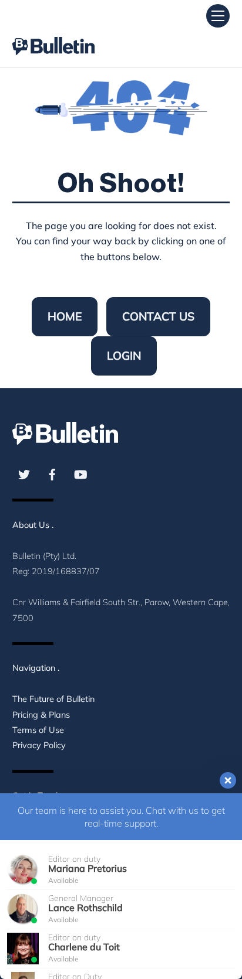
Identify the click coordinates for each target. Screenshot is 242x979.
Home (65, 316)
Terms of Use (38, 730)
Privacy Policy (39, 745)
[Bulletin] (53, 35)
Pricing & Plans (41, 714)
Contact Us (158, 316)
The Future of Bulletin (53, 699)
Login (124, 356)
